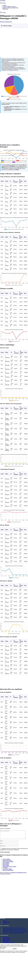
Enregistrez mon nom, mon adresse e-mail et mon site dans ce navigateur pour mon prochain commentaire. (14, 849)
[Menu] (0, 11)
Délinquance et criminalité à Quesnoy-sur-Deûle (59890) (15, 929)
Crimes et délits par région (9, 6)
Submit (14, 948)
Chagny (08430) (6, 859)
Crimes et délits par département (10, 7)
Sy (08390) (5, 867)
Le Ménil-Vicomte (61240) (8, 942)
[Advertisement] (14, 43)
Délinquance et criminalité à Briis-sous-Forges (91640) (14, 930)
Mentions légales (6, 922)
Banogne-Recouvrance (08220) (9, 866)
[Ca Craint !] (3, 2)
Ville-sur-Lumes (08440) (8, 870)
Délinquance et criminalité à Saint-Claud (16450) (13, 928)
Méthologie (5, 9)
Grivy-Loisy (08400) (7, 869)
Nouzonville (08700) (7, 860)
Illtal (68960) (5, 941)
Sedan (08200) (6, 865)
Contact (4, 923)
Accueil (4, 5)
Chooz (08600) (6, 862)
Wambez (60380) (6, 940)
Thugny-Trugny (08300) (8, 861)
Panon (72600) (6, 937)
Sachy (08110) (6, 864)
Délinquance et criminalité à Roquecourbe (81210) (13, 932)
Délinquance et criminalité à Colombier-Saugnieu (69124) (15, 931)
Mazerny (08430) (6, 938)
